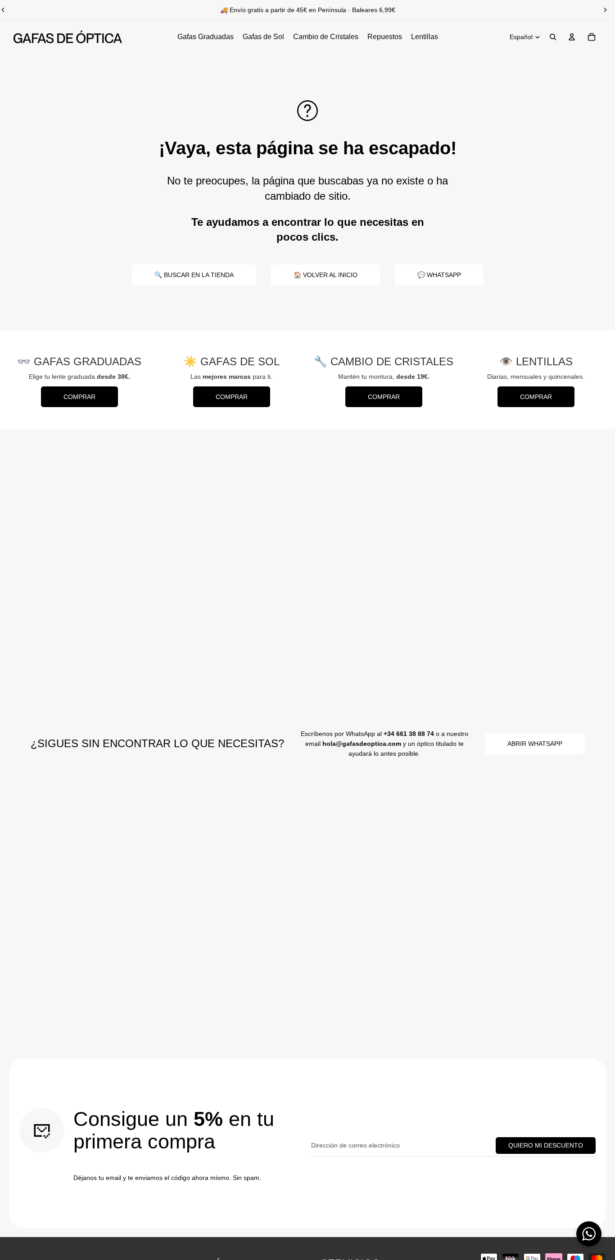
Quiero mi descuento (545, 1145)
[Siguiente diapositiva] (605, 10)
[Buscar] (553, 37)
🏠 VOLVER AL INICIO (325, 274)
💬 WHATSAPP (439, 274)
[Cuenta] (572, 37)
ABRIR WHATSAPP (534, 743)
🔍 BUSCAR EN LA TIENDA (194, 274)
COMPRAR (79, 396)
